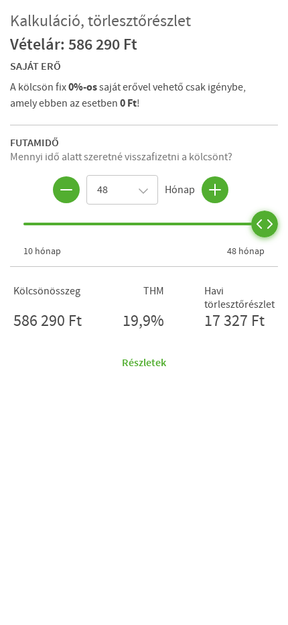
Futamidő (34, 142)
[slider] (264, 224)
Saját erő (35, 65)
